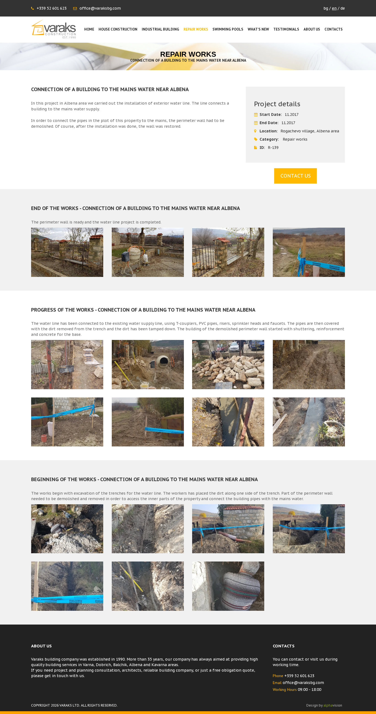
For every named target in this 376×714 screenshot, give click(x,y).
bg (325, 8)
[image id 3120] (67, 421)
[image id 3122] (228, 421)
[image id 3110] (228, 528)
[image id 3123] (309, 421)
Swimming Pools (227, 29)
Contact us (295, 176)
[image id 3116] (148, 364)
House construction (118, 29)
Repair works (196, 29)
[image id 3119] (309, 364)
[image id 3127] (309, 252)
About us (312, 29)
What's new (258, 29)
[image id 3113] (148, 586)
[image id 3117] (228, 364)
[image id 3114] (228, 586)
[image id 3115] (67, 364)
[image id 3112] (67, 586)
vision (332, 705)
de (342, 8)
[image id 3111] (309, 528)
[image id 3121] (148, 421)
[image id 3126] (228, 252)
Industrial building (160, 29)
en (334, 8)
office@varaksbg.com (100, 8)
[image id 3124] (67, 252)
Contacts (334, 29)
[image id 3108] (67, 528)
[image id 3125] (148, 252)
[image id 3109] (148, 528)
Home (89, 29)
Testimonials (286, 29)
